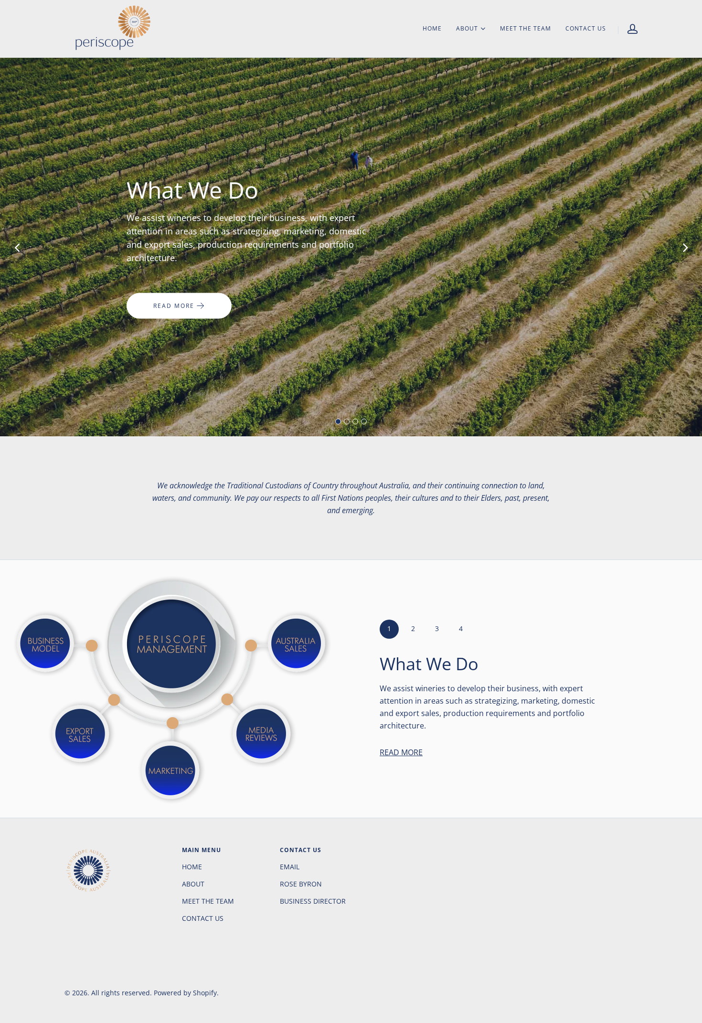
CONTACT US (585, 28)
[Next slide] (685, 247)
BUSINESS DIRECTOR (313, 901)
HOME (432, 28)
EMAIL (289, 866)
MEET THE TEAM (525, 28)
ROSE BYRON (301, 883)
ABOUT (467, 28)
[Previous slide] (16, 247)
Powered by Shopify (185, 992)
